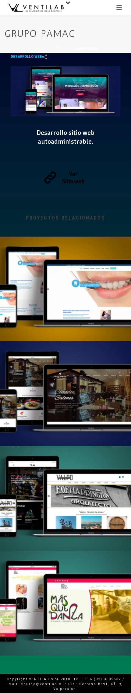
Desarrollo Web (26, 56)
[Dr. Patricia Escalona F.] (65, 262)
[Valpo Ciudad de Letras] (65, 471)
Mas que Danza (65, 639)
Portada (40, 48)
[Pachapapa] (65, 367)
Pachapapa (66, 429)
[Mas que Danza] (65, 576)
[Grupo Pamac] (65, 91)
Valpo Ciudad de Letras (65, 534)
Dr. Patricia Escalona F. (65, 325)
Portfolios (61, 48)
